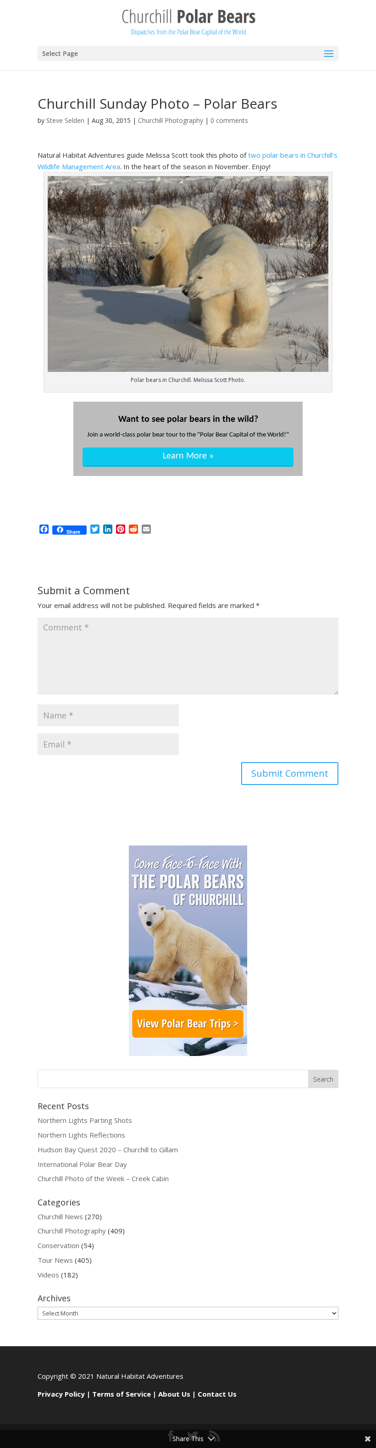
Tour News (55, 1260)
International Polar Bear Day (82, 1164)
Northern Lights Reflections (81, 1134)
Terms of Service (121, 1393)
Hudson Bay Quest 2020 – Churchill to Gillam (108, 1149)
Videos (48, 1274)
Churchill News (60, 1216)
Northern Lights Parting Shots (85, 1120)
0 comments (229, 120)
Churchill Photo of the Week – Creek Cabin (103, 1178)
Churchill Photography (170, 120)
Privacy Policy (61, 1393)
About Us (174, 1393)
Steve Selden (65, 120)
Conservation (58, 1245)
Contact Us (217, 1393)
